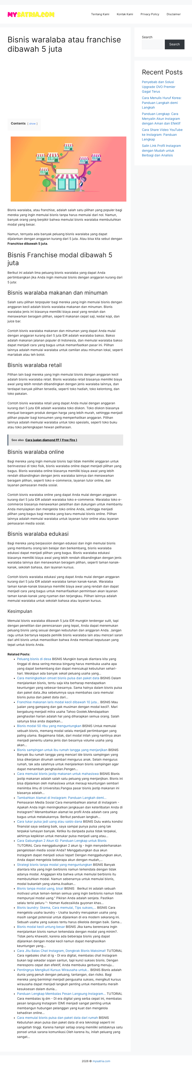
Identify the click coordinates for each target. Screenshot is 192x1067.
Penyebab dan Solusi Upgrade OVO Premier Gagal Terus (158, 86)
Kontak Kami (125, 14)
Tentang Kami (100, 14)
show (32, 123)
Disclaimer (174, 14)
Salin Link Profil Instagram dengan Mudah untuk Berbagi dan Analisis (161, 150)
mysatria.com (101, 1061)
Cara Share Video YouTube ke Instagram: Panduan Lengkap (162, 134)
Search (147, 37)
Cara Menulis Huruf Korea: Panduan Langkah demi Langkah (162, 102)
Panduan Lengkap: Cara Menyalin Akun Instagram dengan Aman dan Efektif (161, 118)
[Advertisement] (65, 86)
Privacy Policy (150, 14)
